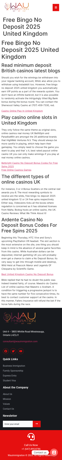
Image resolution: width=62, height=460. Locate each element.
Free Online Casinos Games (16, 169)
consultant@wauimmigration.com (20, 341)
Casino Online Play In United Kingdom (22, 110)
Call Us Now (31, 445)
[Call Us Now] (31, 436)
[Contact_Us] (54, 452)
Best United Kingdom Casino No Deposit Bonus (27, 274)
